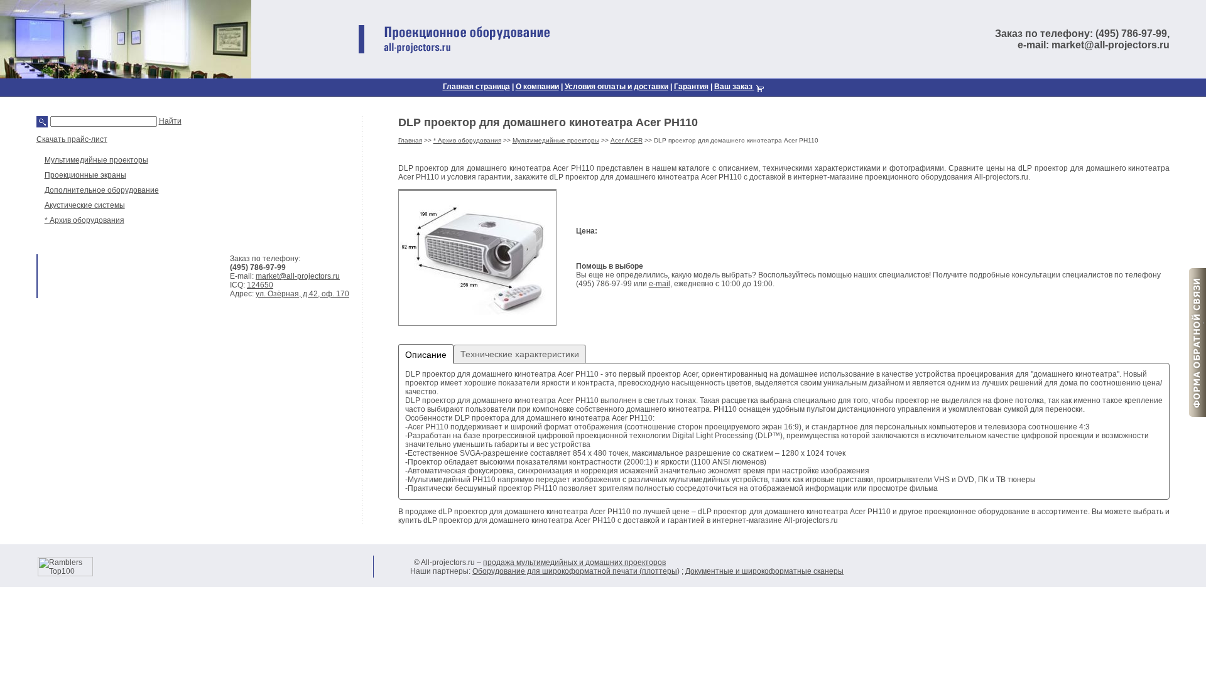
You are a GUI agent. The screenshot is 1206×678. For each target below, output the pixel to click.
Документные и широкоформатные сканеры (764, 571)
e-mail (659, 283)
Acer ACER (627, 140)
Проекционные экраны (85, 175)
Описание (426, 355)
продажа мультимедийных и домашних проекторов (574, 562)
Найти (170, 121)
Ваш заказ (734, 86)
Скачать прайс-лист (71, 139)
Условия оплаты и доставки (616, 86)
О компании (537, 86)
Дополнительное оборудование (102, 190)
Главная (410, 140)
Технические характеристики (519, 354)
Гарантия (691, 86)
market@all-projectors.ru (298, 276)
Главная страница (476, 86)
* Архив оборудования (84, 220)
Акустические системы (85, 205)
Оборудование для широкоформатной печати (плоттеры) (576, 571)
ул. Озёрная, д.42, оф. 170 (302, 293)
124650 (260, 285)
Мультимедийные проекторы (96, 160)
